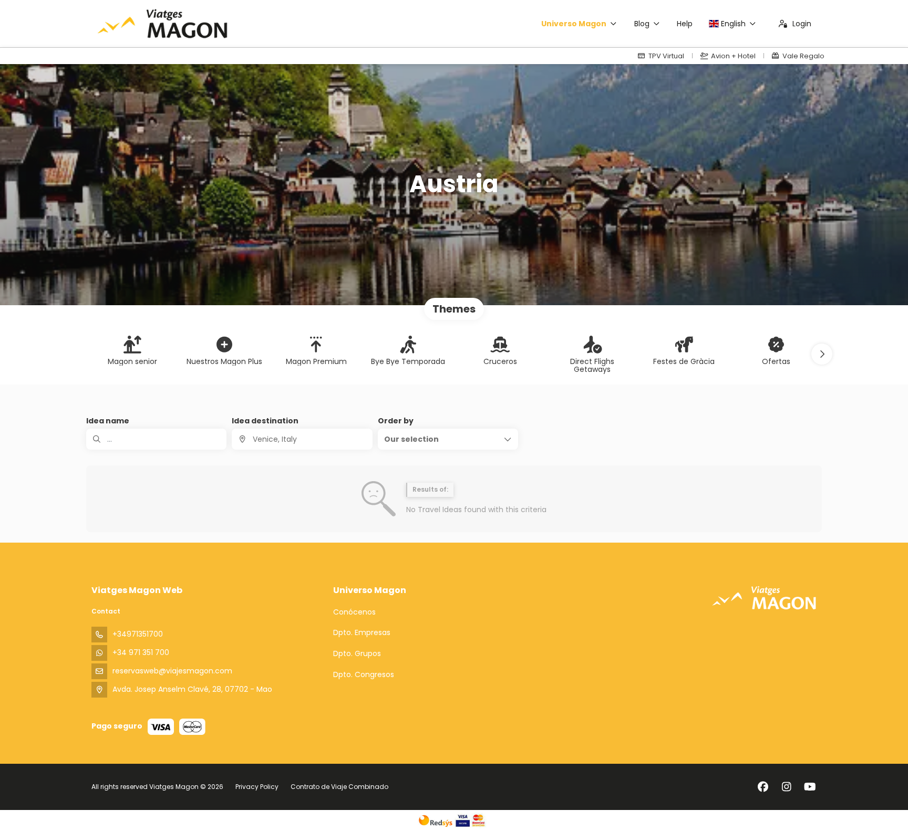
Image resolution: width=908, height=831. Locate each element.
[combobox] (302, 439)
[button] (821, 354)
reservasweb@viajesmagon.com (172, 671)
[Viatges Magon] (764, 597)
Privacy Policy (256, 786)
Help (685, 23)
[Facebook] (762, 787)
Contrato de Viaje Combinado (339, 786)
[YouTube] (810, 787)
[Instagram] (786, 787)
